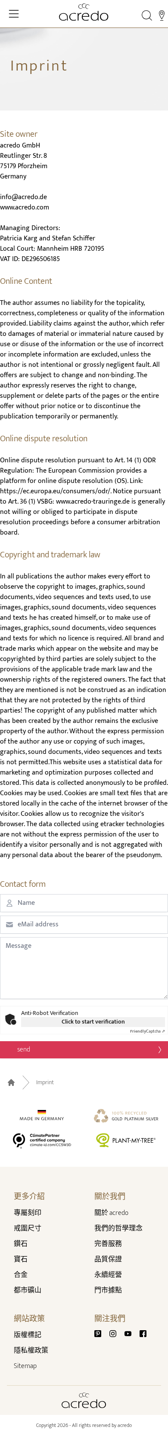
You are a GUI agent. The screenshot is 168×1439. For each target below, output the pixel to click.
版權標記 (27, 1335)
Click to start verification (93, 1022)
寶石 (21, 1259)
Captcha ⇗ (147, 1031)
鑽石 (21, 1244)
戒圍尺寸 (27, 1228)
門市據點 (108, 1290)
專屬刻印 (27, 1213)
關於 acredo (111, 1213)
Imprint (45, 1082)
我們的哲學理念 (118, 1228)
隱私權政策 (31, 1350)
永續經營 (108, 1275)
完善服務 (108, 1244)
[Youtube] (131, 1333)
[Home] (84, 12)
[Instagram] (116, 1333)
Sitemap (25, 1366)
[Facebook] (143, 1333)
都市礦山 (27, 1290)
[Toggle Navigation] (14, 13)
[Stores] (162, 15)
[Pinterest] (101, 1333)
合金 (21, 1275)
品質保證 (108, 1259)
